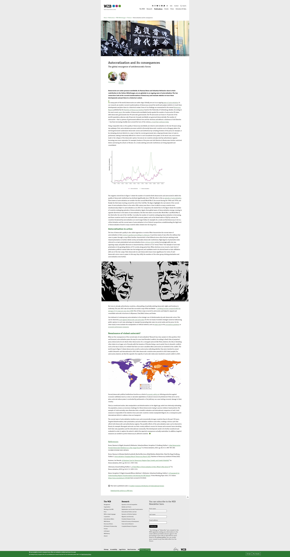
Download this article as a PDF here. (122, 491)
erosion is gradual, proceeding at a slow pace (136, 235)
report (120, 112)
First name (152, 509)
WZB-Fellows (107, 521)
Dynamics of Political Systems (129, 514)
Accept (249, 554)
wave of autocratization (171, 102)
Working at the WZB (108, 509)
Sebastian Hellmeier (121, 82)
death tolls (157, 324)
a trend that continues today (160, 122)
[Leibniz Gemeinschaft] (176, 549)
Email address (153, 520)
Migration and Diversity (128, 516)
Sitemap (106, 549)
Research (125, 501)
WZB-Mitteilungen (121, 17)
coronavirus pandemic (172, 324)
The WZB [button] (142, 9)
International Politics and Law (129, 512)
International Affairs (109, 519)
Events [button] (166, 9)
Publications (111, 17)
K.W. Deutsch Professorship (110, 526)
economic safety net (153, 394)
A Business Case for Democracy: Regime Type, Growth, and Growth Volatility (145, 460)
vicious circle (150, 242)
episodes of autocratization (173, 198)
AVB (139, 549)
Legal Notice (122, 549)
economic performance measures (118, 327)
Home (105, 17)
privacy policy (161, 537)
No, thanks (256, 554)
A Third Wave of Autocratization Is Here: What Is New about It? (151, 467)
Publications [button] (158, 9)
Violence (129, 17)
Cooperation (107, 516)
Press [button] (172, 9)
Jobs (171, 6)
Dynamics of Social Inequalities (129, 504)
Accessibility (113, 549)
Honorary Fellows (108, 524)
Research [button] (150, 9)
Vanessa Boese (111, 82)
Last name (152, 514)
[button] (186, 18)
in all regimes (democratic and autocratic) (131, 320)
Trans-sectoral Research (128, 524)
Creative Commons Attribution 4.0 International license (146, 486)
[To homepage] (110, 7)
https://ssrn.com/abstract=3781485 (119, 478)
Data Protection (131, 549)
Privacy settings (145, 550)
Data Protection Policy (86, 554)
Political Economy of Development (130, 521)
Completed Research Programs (129, 526)
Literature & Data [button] (181, 9)
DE (167, 6)
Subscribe (153, 526)
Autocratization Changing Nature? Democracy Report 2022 (133, 456)
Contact (176, 6)
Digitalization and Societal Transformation (132, 509)
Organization (107, 507)
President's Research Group (128, 519)
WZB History (107, 533)
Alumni (106, 536)
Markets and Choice (126, 507)
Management (107, 504)
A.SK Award (106, 531)
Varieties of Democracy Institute (134, 110)
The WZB (107, 501)
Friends (106, 528)
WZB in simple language (110, 514)
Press (105, 512)
